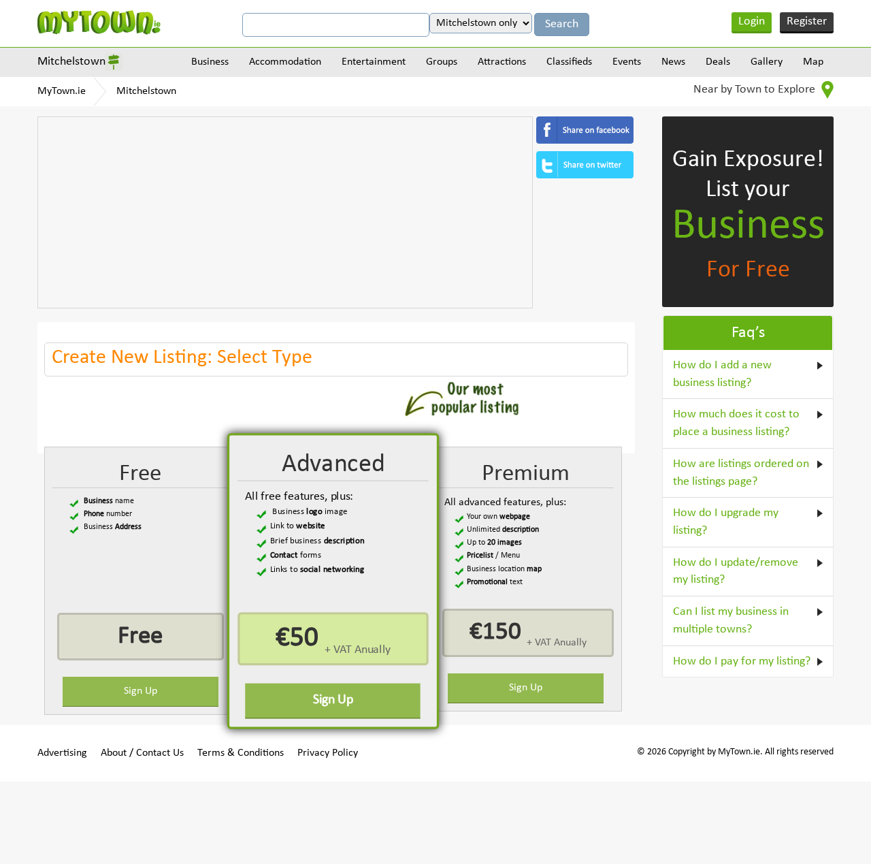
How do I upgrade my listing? (725, 522)
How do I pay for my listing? (741, 661)
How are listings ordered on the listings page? (741, 473)
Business (210, 62)
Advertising (62, 753)
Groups (441, 62)
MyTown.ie (61, 91)
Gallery (767, 62)
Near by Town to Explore (755, 89)
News (673, 62)
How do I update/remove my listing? (735, 571)
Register (807, 21)
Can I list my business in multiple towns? (731, 620)
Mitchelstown (71, 61)
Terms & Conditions (240, 753)
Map (813, 62)
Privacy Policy (327, 753)
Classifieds (569, 62)
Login (751, 21)
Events (626, 62)
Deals (718, 62)
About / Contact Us (142, 753)
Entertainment (374, 62)
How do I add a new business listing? (722, 374)
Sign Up (140, 691)
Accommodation (285, 62)
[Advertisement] (285, 212)
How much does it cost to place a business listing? (736, 423)
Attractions (502, 62)
